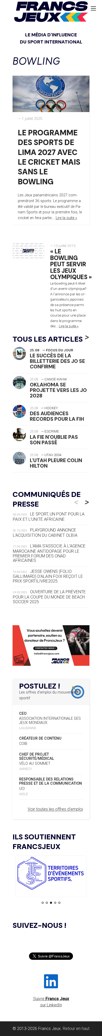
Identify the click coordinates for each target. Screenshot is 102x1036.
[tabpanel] (51, 874)
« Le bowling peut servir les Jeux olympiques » (71, 264)
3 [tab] (51, 903)
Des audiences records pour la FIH (57, 416)
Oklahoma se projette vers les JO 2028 (58, 390)
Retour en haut (76, 1028)
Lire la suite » (66, 218)
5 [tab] (59, 903)
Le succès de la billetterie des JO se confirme (57, 361)
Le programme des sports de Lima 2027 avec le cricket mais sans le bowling (49, 157)
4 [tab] (55, 903)
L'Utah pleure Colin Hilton (56, 463)
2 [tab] (47, 903)
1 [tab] (43, 903)
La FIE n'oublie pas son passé (54, 440)
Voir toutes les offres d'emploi (55, 809)
